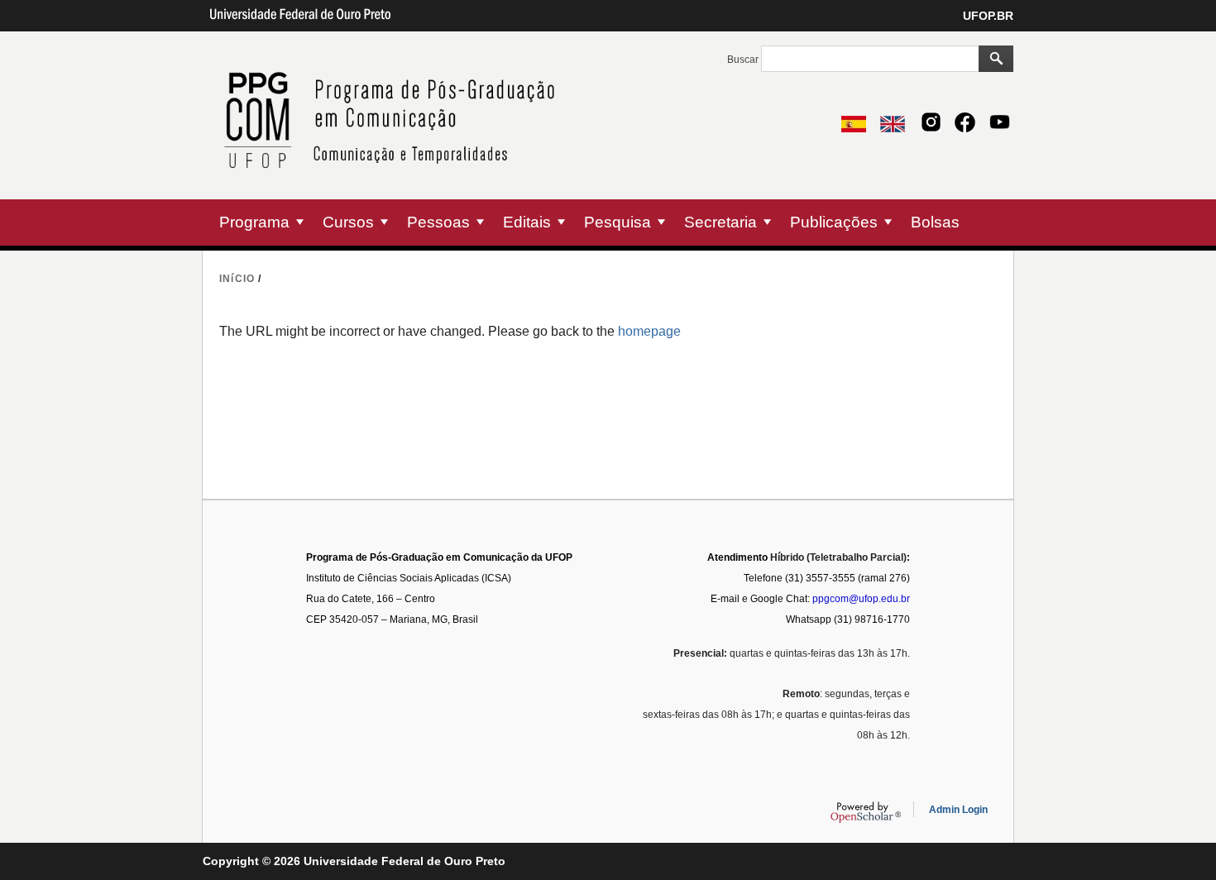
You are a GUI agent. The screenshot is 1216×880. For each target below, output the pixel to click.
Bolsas (935, 222)
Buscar (744, 59)
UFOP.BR (988, 15)
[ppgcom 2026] (395, 189)
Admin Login (958, 809)
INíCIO (237, 279)
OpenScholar (866, 812)
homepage (649, 331)
